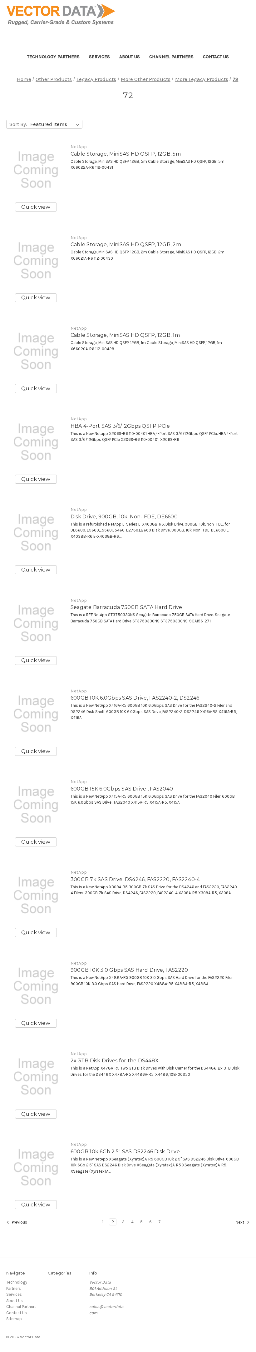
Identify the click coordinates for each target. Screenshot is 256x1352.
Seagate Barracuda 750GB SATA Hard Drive (126, 607)
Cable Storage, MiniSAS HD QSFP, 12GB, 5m (126, 154)
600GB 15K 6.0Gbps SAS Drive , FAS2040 (122, 789)
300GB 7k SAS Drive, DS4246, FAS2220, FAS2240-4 (135, 879)
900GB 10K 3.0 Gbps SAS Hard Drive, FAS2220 (129, 970)
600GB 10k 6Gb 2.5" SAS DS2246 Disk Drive (125, 1152)
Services (99, 56)
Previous (19, 1222)
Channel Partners (171, 56)
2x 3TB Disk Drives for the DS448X (115, 1061)
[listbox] (56, 124)
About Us (129, 56)
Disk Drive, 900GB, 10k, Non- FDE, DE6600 (124, 517)
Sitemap (14, 1318)
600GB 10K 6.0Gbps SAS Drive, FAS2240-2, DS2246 (135, 698)
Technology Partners (53, 56)
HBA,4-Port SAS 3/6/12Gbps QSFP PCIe (120, 426)
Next (240, 1222)
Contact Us (216, 56)
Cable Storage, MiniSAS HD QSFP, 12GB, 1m (125, 335)
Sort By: (18, 124)
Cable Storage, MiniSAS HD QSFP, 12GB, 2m (126, 244)
